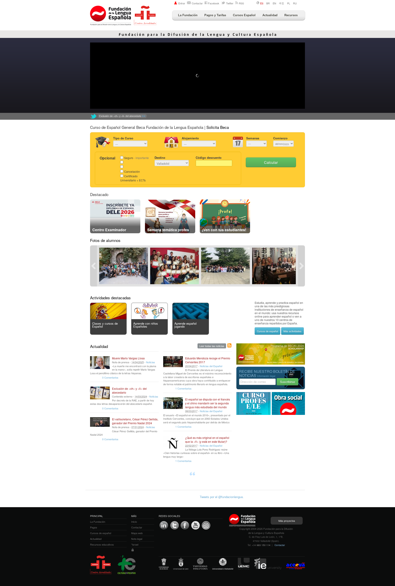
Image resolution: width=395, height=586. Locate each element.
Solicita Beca (217, 127)
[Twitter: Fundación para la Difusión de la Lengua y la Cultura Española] (93, 116)
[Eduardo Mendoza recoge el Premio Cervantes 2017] (173, 362)
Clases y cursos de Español (105, 325)
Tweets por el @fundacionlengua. (222, 497)
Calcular (271, 162)
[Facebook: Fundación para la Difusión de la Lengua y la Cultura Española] (185, 525)
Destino (160, 157)
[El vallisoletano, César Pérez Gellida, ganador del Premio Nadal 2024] (100, 423)
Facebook (213, 3)
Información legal (266, 376)
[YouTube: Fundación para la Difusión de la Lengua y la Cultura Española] (195, 525)
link (175, 116)
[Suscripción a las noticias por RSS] (229, 345)
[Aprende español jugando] (191, 318)
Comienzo (280, 138)
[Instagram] (206, 525)
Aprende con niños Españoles (145, 325)
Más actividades (292, 331)
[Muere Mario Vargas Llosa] (100, 362)
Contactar (197, 3)
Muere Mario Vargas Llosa (128, 358)
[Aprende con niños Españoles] (149, 318)
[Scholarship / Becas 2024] (270, 363)
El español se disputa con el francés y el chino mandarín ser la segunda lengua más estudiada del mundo (207, 403)
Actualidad (270, 15)
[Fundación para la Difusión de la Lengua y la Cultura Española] (123, 16)
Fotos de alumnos (105, 240)
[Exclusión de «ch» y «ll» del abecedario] (100, 393)
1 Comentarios (183, 388)
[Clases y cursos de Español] (108, 318)
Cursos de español (267, 331)
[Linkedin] (164, 525)
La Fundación (188, 15)
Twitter (229, 3)
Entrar (181, 3)
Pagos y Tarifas (215, 15)
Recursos (291, 15)
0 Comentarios (110, 377)
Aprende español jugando (185, 325)
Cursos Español (244, 15)
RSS (241, 3)
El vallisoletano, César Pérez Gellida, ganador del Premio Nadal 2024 (135, 421)
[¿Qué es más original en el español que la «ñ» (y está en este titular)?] (173, 442)
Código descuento (209, 157)
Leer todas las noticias (211, 346)
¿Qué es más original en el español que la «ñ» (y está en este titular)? (207, 439)
